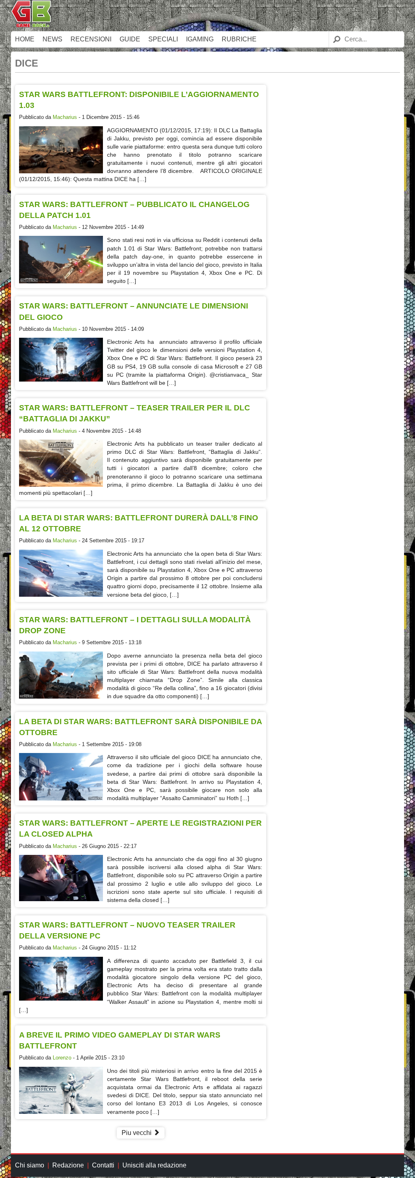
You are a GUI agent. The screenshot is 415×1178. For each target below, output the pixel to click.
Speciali (163, 39)
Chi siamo (29, 1165)
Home (24, 39)
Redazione (68, 1165)
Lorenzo (62, 1058)
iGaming (200, 39)
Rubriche (239, 39)
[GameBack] (31, 25)
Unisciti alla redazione (154, 1165)
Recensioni (91, 39)
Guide (130, 39)
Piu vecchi (137, 1132)
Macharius (65, 117)
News (52, 39)
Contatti (103, 1165)
